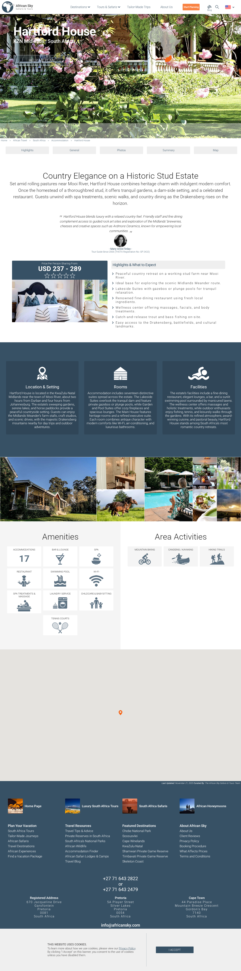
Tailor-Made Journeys (23, 836)
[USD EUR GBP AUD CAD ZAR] (229, 7)
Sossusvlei (130, 836)
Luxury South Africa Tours (100, 806)
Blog (209, 10)
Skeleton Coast (132, 861)
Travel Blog (73, 861)
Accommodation (59, 140)
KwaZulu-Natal (132, 846)
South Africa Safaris (153, 806)
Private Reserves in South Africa (87, 836)
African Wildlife (75, 846)
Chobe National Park (136, 831)
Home (4, 140)
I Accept (175, 950)
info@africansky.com (120, 925)
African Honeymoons (211, 806)
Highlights (27, 150)
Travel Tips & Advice (79, 831)
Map (215, 150)
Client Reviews (190, 836)
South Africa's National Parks (85, 841)
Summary (169, 150)
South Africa (39, 140)
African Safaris (18, 841)
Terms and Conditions (195, 856)
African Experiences (22, 851)
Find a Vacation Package (25, 856)
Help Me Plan (41, 60)
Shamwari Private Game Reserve (145, 851)
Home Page (33, 806)
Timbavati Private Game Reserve (145, 856)
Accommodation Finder (81, 851)
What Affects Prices (193, 851)
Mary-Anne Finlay (120, 249)
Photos (121, 150)
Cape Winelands (133, 841)
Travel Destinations (21, 846)
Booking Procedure (193, 846)
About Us (186, 831)
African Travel (20, 140)
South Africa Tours (21, 831)
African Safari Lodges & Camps (87, 856)
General (74, 150)
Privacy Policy (189, 841)
